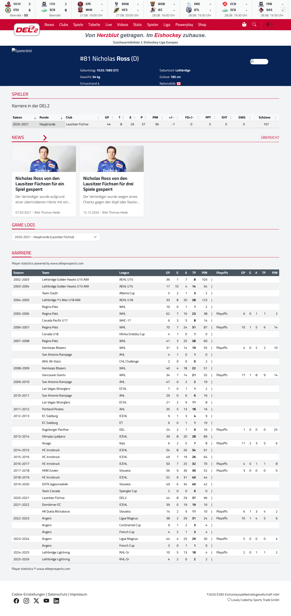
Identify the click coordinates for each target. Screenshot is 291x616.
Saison (17, 117)
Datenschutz (57, 594)
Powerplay (184, 24)
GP (107, 117)
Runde (44, 117)
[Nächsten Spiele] (283, 10)
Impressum (78, 594)
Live (108, 24)
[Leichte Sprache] (244, 24)
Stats (137, 24)
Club (69, 117)
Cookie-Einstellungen (28, 594)
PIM (155, 117)
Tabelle (94, 24)
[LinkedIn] (56, 601)
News (49, 24)
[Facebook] (16, 601)
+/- (171, 117)
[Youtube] (46, 601)
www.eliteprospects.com (67, 263)
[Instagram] (26, 601)
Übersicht (270, 137)
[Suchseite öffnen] (254, 23)
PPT (208, 117)
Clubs (63, 24)
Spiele (78, 24)
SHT (224, 117)
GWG (242, 117)
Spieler (152, 24)
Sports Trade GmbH (266, 600)
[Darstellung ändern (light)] (270, 24)
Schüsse (264, 117)
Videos (122, 24)
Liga (166, 24)
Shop (202, 24)
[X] (36, 601)
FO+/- (189, 117)
